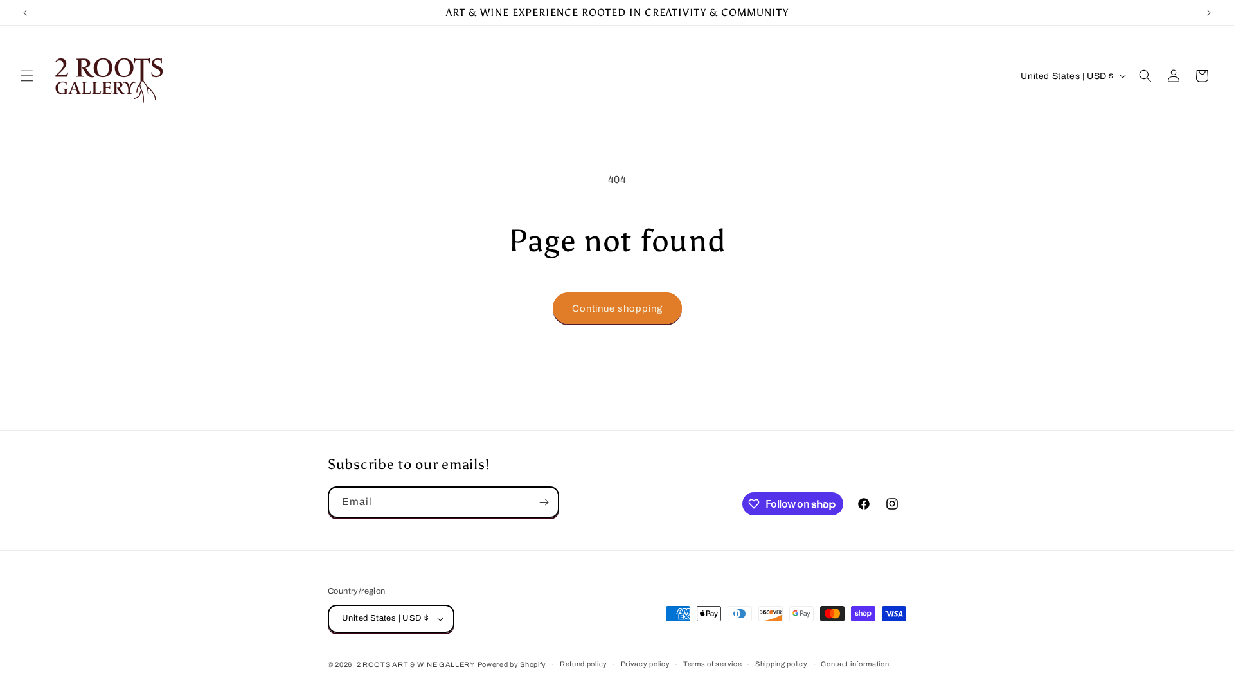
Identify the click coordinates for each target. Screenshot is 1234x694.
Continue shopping (617, 308)
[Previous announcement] (25, 13)
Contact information (855, 664)
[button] (27, 76)
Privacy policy (645, 664)
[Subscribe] (544, 502)
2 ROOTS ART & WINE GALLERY (416, 664)
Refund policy (583, 664)
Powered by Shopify (512, 664)
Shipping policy (781, 664)
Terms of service (712, 664)
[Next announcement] (1209, 13)
